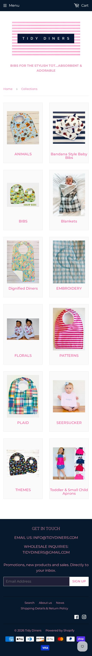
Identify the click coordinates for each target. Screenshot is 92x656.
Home (8, 89)
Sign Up (79, 581)
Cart (84, 5)
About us (45, 602)
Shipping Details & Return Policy (44, 608)
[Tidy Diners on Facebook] (76, 617)
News (60, 602)
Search (30, 602)
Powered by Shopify (60, 630)
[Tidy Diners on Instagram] (84, 617)
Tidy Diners (33, 630)
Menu (14, 5)
